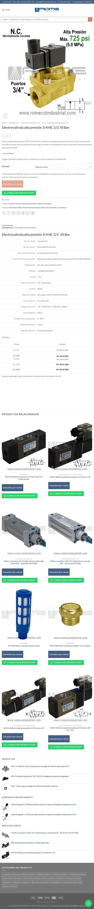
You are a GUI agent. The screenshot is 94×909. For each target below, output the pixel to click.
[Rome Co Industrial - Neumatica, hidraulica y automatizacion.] (47, 10)
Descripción (7, 228)
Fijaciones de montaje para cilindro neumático (39, 878)
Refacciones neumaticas (49, 207)
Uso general (62, 207)
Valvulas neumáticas (30, 123)
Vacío (80, 882)
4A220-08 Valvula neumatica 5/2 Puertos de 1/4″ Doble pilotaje (24, 478)
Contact (53, 902)
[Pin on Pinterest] (23, 213)
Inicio (4, 123)
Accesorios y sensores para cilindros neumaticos (19, 874)
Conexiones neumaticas (77, 874)
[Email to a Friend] (18, 213)
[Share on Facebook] (9, 213)
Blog (46, 902)
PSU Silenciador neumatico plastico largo (24, 646)
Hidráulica (60, 878)
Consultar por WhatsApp (20, 193)
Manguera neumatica (73, 878)
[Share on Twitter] (14, 213)
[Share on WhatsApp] (4, 213)
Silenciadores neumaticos (40, 882)
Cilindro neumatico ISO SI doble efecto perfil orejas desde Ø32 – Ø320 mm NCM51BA (24, 562)
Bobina (20, 207)
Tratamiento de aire (69, 882)
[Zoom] (5, 115)
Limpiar (89, 163)
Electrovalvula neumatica (31, 207)
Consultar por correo (12, 184)
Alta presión (13, 207)
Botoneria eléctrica (44, 874)
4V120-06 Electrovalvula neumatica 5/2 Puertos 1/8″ (23, 728)
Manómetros (7, 882)
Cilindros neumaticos (60, 874)
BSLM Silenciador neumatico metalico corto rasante (70, 646)
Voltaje (5, 166)
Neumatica (14, 123)
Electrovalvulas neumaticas (55, 123)
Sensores (26, 882)
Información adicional (25, 228)
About (39, 902)
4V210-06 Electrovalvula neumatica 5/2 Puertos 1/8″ (70, 477)
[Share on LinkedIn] (33, 213)
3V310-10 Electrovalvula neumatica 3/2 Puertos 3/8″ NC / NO (70, 729)
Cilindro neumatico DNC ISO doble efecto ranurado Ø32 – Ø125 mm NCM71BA (70, 562)
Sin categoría (55, 882)
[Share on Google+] (28, 213)
